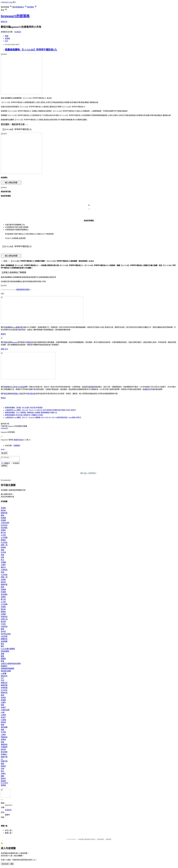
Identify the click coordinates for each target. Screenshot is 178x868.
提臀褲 (3, 785)
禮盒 (146, 389)
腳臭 (2, 515)
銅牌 (2, 705)
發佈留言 (4, 465)
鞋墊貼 (3, 540)
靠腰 (2, 654)
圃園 (2, 776)
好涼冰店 (4, 525)
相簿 (6, 36)
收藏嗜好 (17, 445)
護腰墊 (3, 659)
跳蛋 (2, 742)
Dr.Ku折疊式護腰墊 (8, 649)
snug (2, 293)
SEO (2, 678)
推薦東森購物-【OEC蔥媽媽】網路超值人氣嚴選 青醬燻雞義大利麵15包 (31, 412)
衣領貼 (3, 508)
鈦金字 (3, 717)
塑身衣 (3, 334)
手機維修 (4, 747)
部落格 (7, 38)
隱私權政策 (100, 839)
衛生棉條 (4, 752)
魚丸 (2, 560)
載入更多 (4, 453)
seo (2, 759)
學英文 (3, 398)
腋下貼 (3, 533)
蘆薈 (2, 764)
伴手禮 (151, 389)
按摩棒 (3, 739)
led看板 (3, 720)
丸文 (6, 349)
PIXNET (73, 839)
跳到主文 (4, 22)
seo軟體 (3, 673)
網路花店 (4, 683)
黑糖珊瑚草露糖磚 (7, 668)
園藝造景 (4, 639)
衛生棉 (6, 394)
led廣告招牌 (5, 710)
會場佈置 (4, 688)
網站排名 (4, 676)
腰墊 (2, 656)
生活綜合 (17, 32)
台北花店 (4, 690)
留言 (21, 440)
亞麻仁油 (4, 619)
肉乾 (2, 557)
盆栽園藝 (4, 641)
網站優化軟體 (6, 671)
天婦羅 (3, 562)
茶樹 (2, 768)
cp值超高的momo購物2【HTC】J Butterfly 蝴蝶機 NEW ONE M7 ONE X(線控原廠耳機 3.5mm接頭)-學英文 (43, 417)
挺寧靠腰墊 (5, 651)
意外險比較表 (6, 634)
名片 (6, 41)
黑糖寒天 (4, 666)
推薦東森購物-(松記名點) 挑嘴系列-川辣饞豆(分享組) (24, 415)
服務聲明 (108, 839)
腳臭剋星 (19, 327)
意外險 (3, 631)
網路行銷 (4, 757)
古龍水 (3, 773)
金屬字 (3, 707)
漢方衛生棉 (31, 394)
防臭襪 (3, 520)
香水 (2, 771)
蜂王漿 (3, 621)
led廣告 (3, 715)
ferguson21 (4, 428)
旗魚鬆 (91, 387)
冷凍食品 (4, 570)
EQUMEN (4, 783)
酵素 (2, 629)
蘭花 (2, 646)
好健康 (3, 614)
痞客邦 (16, 440)
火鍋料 (3, 565)
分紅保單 (4, 636)
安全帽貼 (4, 528)
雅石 (2, 644)
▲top (3, 449)
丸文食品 (21, 387)
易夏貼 (3, 530)
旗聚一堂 (4, 545)
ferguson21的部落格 (15, 16)
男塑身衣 (29, 342)
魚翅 (2, 572)
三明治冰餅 (5, 523)
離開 (12, 864)
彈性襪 (3, 722)
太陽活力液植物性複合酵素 (11, 663)
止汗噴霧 (4, 537)
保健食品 (4, 617)
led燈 (2, 712)
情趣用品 (4, 737)
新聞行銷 (4, 761)
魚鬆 (2, 349)
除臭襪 (6, 327)
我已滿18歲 (5, 864)
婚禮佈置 (4, 685)
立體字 (3, 702)
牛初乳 (3, 624)
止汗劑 (3, 535)
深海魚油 (4, 626)
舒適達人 (15, 394)
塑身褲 (3, 781)
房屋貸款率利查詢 (22, 289)
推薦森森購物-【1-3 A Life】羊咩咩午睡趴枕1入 (31, 49)
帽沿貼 (3, 510)
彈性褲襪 (4, 727)
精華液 (3, 766)
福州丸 (3, 567)
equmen (15, 342)
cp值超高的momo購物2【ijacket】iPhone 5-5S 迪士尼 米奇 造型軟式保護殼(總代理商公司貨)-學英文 (40, 410)
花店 (2, 680)
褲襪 (2, 725)
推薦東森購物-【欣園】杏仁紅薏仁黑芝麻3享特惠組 (24, 408)
